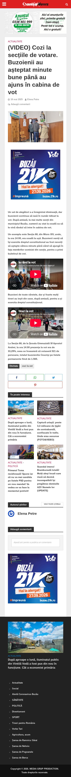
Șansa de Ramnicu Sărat (24, 740)
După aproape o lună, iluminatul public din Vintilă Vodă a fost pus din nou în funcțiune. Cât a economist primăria (20, 431)
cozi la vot (27, 366)
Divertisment (18, 711)
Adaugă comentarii (20, 104)
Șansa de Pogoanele (22, 752)
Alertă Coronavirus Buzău (25, 694)
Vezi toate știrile (52, 504)
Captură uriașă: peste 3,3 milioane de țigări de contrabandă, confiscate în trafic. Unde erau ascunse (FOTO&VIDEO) (49, 431)
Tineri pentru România (23, 723)
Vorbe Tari (17, 729)
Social (15, 688)
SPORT (15, 717)
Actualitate (15, 41)
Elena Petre (33, 99)
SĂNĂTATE (17, 700)
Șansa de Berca (20, 757)
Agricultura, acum (21, 734)
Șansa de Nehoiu (20, 746)
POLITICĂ (13, 466)
